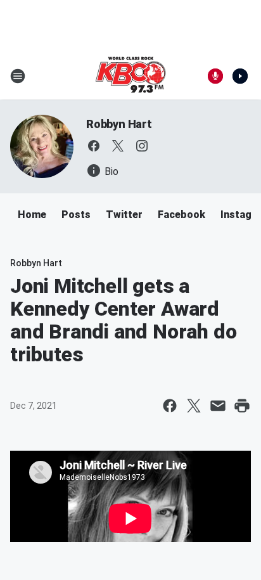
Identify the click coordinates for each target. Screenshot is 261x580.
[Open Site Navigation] (17, 76)
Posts (76, 215)
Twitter (124, 215)
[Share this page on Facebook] (170, 406)
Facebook (181, 215)
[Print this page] (242, 406)
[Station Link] (130, 76)
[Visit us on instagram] (142, 145)
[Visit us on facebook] (93, 145)
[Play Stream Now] (240, 76)
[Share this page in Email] (218, 406)
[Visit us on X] (117, 145)
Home (32, 215)
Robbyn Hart (119, 124)
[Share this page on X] (194, 406)
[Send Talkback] (215, 76)
